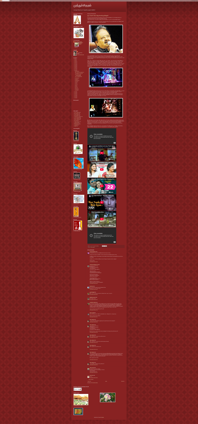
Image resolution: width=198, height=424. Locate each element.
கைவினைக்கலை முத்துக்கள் (78, 116)
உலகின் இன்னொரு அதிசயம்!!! (79, 73)
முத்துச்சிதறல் (82, 5)
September (76, 80)
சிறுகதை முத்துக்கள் (77, 119)
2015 (75, 91)
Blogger (103, 417)
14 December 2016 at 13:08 (94, 261)
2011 (75, 96)
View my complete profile (80, 54)
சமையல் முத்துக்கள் (76, 117)
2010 (75, 97)
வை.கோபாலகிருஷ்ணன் (93, 251)
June (76, 84)
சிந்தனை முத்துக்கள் (77, 118)
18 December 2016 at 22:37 (94, 372)
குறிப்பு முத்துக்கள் (76, 115)
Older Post (122, 381)
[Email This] (102, 246)
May (75, 85)
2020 (75, 65)
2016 (75, 70)
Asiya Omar (91, 375)
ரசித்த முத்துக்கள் (93, 247)
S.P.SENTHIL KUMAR (93, 302)
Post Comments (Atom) (94, 382)
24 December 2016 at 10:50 (94, 377)
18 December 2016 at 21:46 (94, 364)
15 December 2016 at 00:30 (94, 294)
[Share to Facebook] (105, 246)
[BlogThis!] (103, 246)
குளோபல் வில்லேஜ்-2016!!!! (78, 76)
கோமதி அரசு (91, 286)
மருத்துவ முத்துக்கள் (77, 121)
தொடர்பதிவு (75, 120)
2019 (75, 66)
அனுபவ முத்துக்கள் (76, 112)
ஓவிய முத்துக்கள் (76, 113)
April (76, 86)
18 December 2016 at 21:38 (94, 332)
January (76, 90)
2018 (75, 67)
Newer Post (89, 381)
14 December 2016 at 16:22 (94, 289)
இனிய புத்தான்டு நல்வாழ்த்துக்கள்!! (79, 72)
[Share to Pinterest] (106, 246)
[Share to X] (104, 246)
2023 (75, 61)
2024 (75, 60)
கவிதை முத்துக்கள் (76, 114)
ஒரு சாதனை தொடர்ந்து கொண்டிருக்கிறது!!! (97, 15)
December (76, 71)
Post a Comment (91, 379)
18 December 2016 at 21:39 (94, 337)
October (76, 79)
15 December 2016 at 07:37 (94, 299)
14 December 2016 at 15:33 (94, 283)
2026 (75, 59)
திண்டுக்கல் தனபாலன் (92, 297)
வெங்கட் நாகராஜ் (92, 312)
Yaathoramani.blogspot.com (94, 264)
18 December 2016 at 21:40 (94, 342)
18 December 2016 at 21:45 (94, 359)
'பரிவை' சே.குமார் (92, 367)
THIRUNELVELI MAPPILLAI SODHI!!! (81, 43)
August (76, 81)
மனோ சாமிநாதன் (92, 319)
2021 (75, 64)
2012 (75, 95)
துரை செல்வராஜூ (92, 292)
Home (106, 381)
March (76, 87)
